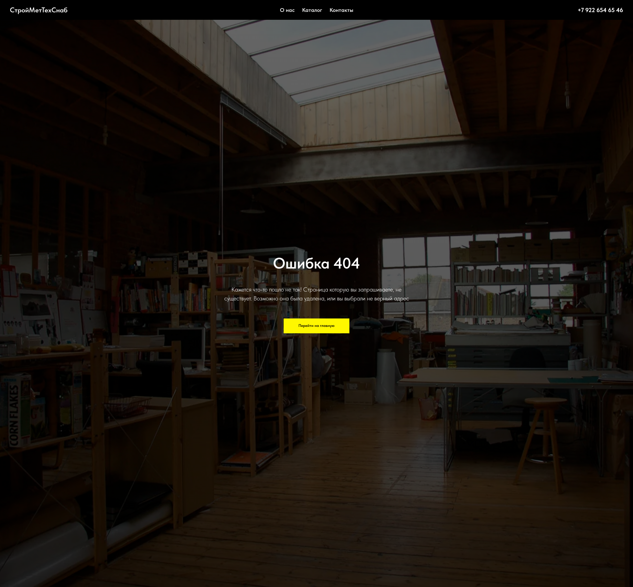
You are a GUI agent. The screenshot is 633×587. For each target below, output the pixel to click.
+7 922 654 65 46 (600, 10)
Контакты (341, 10)
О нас (287, 10)
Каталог (312, 10)
